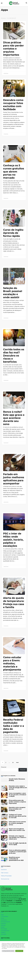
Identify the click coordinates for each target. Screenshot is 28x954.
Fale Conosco (4, 872)
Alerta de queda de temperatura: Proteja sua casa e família (13, 602)
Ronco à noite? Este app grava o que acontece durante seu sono (13, 418)
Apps (2, 914)
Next (17, 762)
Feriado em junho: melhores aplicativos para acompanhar (13, 479)
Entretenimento (5, 921)
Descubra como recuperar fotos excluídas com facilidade (13, 105)
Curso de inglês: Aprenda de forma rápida (13, 232)
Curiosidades (4, 916)
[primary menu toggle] (1, 3)
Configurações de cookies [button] (8, 950)
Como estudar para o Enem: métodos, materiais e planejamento (12, 663)
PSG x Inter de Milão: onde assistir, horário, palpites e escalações (13, 539)
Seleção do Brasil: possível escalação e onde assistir (12, 293)
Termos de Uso (5, 879)
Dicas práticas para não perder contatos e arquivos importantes (13, 48)
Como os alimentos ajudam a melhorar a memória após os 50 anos (17, 851)
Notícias (3, 925)
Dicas (2, 918)
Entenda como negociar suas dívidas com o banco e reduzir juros (17, 837)
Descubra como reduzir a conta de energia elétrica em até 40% (18, 787)
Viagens (3, 932)
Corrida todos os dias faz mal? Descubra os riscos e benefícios (13, 355)
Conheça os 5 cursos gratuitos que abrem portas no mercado (13, 171)
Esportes (3, 923)
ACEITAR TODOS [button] (19, 950)
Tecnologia (4, 928)
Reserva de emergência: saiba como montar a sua (17, 829)
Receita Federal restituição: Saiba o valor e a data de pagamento (13, 726)
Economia (4, 920)
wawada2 (3, 934)
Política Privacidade (6, 875)
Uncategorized (5, 930)
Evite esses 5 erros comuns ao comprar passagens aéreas (17, 823)
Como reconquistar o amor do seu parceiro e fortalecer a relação (17, 794)
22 (13, 762)
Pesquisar (3, 767)
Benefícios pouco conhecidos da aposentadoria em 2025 (16, 859)
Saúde (2, 927)
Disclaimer (4, 869)
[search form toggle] (26, 3)
